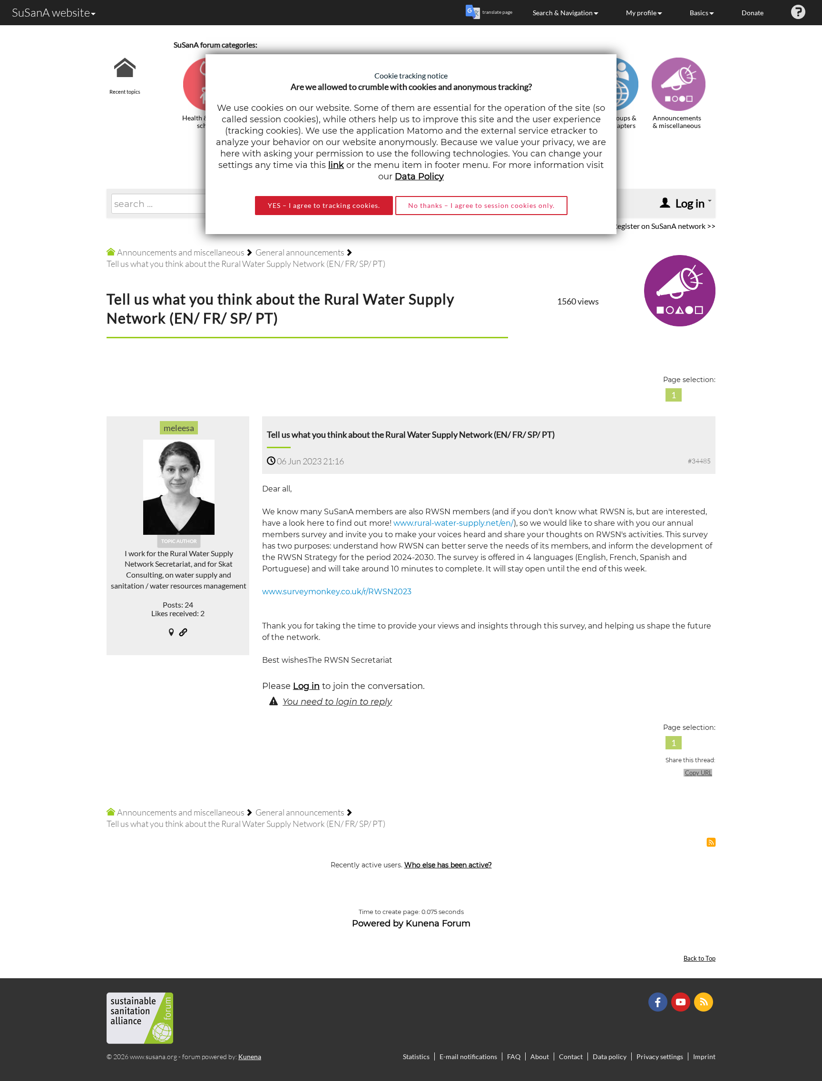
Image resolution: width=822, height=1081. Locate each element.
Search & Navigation (563, 13)
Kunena (249, 1056)
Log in (306, 686)
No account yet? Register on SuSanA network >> (637, 225)
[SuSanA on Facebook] (659, 1001)
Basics (699, 13)
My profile (641, 13)
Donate (752, 13)
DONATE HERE (784, 1026)
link (336, 165)
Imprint (704, 1056)
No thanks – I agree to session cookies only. (481, 205)
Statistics (416, 1056)
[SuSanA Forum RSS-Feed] (704, 1001)
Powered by (377, 923)
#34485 (699, 461)
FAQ (513, 1056)
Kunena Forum (438, 923)
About (539, 1056)
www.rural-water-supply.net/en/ (453, 523)
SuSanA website (51, 12)
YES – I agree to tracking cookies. (324, 205)
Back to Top (699, 958)
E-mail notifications (468, 1056)
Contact (571, 1056)
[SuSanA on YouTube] (682, 1001)
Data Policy (419, 176)
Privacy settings (659, 1056)
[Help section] (798, 12)
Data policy (609, 1056)
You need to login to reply (337, 702)
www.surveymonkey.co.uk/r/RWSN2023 (336, 591)
